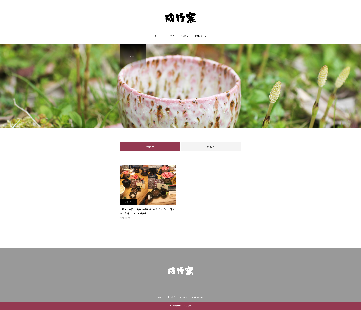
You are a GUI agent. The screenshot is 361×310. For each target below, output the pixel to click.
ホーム (157, 35)
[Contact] (180, 282)
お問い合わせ (201, 35)
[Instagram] (174, 282)
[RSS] (186, 282)
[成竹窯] (180, 17)
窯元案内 (170, 35)
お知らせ (185, 35)
